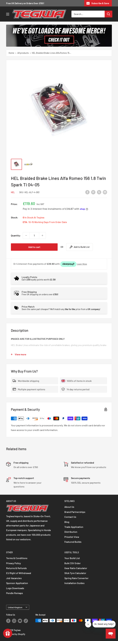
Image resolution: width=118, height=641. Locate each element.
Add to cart (34, 246)
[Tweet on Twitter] (99, 192)
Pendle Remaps (14, 593)
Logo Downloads (15, 588)
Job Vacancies (14, 578)
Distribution (70, 531)
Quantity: (16, 235)
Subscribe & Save (100, 3)
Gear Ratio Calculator (75, 568)
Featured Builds (72, 541)
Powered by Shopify (15, 634)
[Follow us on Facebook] (8, 621)
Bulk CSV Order (72, 563)
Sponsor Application (17, 583)
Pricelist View (71, 536)
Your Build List (72, 558)
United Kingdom (15, 607)
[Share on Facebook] (87, 192)
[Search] (108, 14)
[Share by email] (105, 192)
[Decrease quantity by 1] (26, 235)
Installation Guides (74, 583)
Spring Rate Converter (76, 578)
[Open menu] (7, 14)
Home (11, 53)
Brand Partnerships (74, 511)
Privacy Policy (13, 563)
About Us (69, 506)
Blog (66, 521)
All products (23, 53)
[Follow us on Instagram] (14, 621)
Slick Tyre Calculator (75, 573)
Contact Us (70, 516)
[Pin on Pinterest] (93, 192)
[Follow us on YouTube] (20, 621)
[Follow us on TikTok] (26, 621)
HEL (13, 192)
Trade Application (73, 526)
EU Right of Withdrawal (18, 573)
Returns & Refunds (16, 568)
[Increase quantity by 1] (42, 235)
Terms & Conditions (16, 558)
